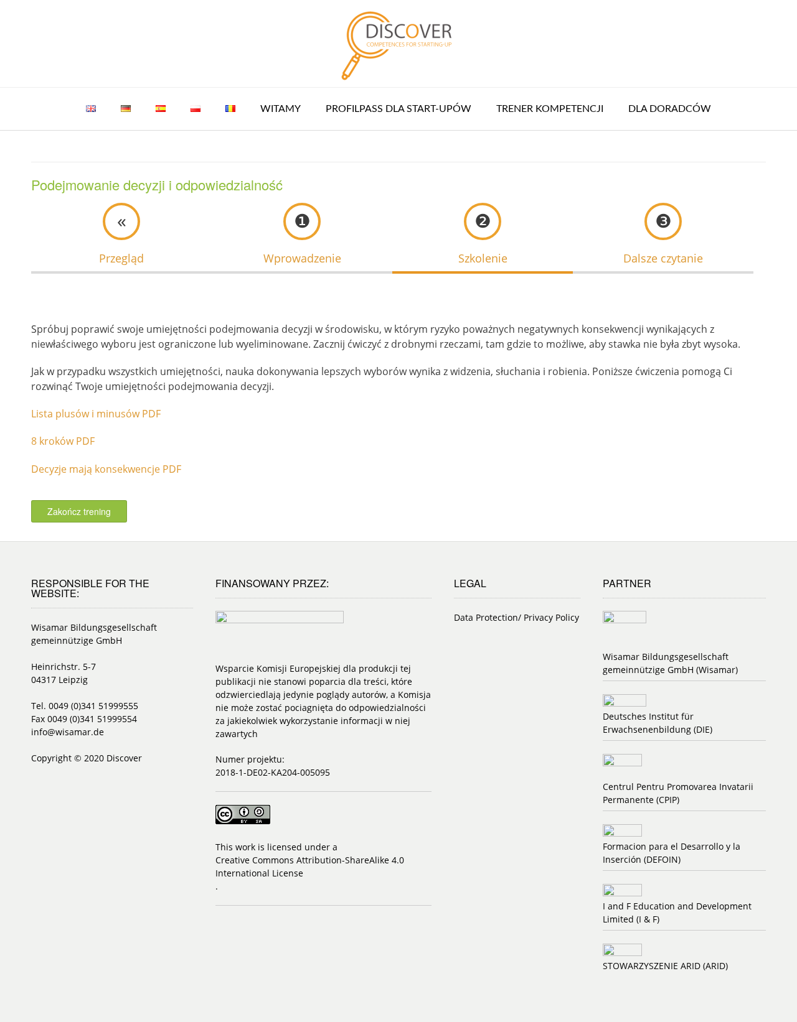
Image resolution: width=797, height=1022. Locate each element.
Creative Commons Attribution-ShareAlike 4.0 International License (309, 866)
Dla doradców (669, 109)
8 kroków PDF (63, 441)
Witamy (280, 109)
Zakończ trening (79, 511)
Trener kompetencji (549, 109)
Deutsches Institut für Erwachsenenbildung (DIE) (657, 722)
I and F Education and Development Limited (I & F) (677, 912)
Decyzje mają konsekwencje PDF (106, 469)
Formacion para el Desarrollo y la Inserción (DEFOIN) (671, 852)
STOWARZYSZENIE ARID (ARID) (665, 966)
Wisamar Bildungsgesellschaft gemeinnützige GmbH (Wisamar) (670, 663)
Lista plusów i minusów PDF (96, 413)
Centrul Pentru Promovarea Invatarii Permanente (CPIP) (678, 793)
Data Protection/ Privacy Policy (516, 617)
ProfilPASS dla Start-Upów (398, 109)
